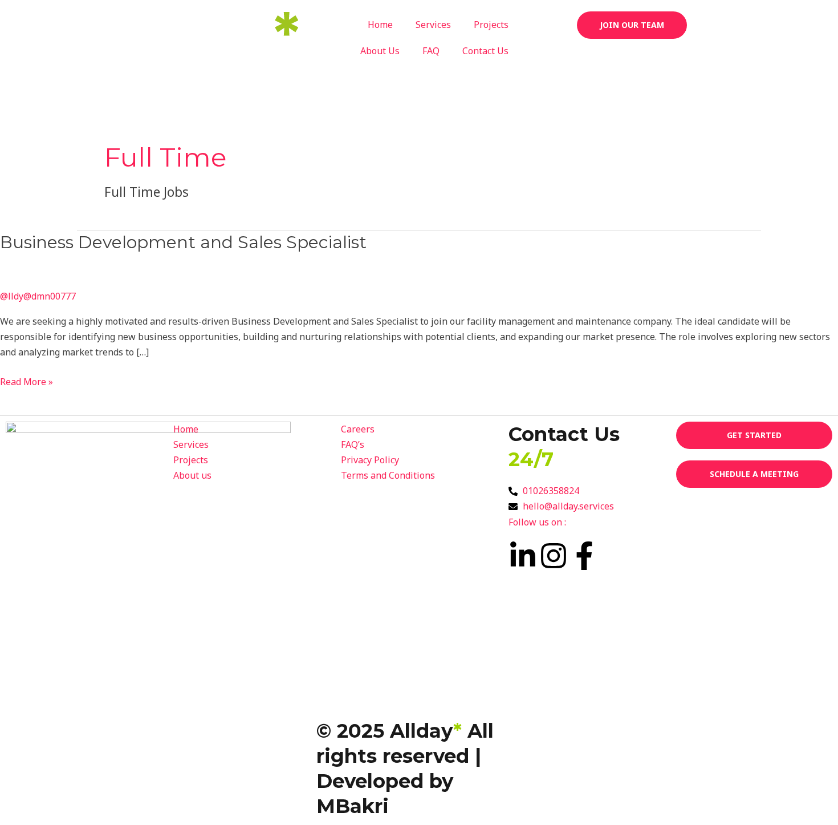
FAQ (431, 51)
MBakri (352, 806)
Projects (491, 24)
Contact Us (485, 51)
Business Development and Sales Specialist (183, 242)
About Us (380, 51)
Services (433, 24)
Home (380, 24)
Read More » (26, 381)
